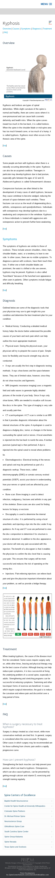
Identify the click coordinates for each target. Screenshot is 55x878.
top (4, 145)
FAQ (6, 32)
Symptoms (26, 29)
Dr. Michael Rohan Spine (14, 816)
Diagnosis (36, 29)
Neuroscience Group (13, 821)
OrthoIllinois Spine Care (14, 826)
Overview (7, 29)
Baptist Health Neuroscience (16, 801)
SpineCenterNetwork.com (18, 875)
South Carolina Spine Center (16, 832)
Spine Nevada (10, 842)
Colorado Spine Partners (14, 811)
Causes (16, 29)
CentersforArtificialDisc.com (38, 875)
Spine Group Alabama (13, 837)
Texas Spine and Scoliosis (15, 847)
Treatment (47, 29)
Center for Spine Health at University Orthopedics (24, 806)
